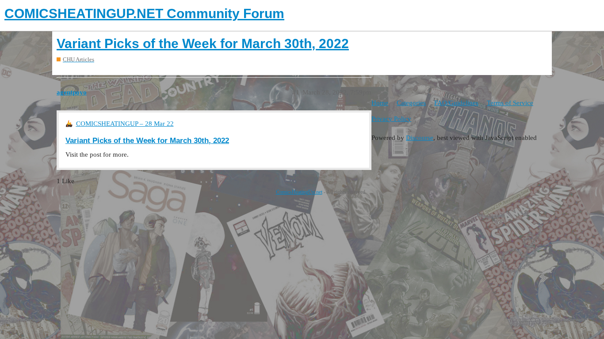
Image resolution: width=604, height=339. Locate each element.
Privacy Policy (391, 118)
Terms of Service (510, 102)
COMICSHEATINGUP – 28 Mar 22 (125, 123)
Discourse (419, 137)
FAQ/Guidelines (456, 102)
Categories (411, 102)
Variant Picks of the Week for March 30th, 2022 (203, 43)
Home (379, 102)
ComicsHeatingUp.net (299, 192)
